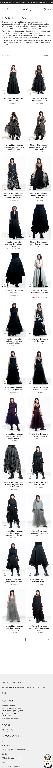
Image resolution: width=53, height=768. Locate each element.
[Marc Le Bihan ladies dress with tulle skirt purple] (39, 414)
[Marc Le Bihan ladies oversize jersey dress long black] (39, 606)
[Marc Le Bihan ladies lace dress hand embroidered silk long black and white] (14, 173)
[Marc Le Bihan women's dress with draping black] (14, 367)
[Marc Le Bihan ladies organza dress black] (39, 78)
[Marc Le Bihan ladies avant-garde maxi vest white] (39, 270)
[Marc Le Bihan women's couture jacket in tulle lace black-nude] (39, 125)
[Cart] (49, 9)
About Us (5, 741)
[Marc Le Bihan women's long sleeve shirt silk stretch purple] (14, 414)
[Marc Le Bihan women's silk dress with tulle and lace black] (39, 173)
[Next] (41, 639)
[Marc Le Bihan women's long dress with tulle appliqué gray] (14, 606)
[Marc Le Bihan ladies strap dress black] (14, 78)
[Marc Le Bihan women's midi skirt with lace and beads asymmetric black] (14, 511)
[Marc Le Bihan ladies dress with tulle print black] (39, 367)
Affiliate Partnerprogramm (12, 758)
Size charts (6, 745)
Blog (3, 762)
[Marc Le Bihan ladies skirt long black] (14, 270)
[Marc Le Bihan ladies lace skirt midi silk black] (39, 559)
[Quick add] (5, 93)
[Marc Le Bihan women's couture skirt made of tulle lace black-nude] (14, 125)
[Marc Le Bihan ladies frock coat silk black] (39, 462)
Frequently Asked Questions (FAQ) (15, 750)
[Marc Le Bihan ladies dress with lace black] (39, 319)
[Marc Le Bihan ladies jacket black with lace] (14, 559)
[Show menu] (3, 9)
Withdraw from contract (11, 767)
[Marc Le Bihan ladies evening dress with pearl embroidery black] (14, 319)
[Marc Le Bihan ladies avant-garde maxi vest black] (14, 222)
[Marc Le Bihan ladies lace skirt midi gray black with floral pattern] (14, 462)
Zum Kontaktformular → (11, 719)
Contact (5, 754)
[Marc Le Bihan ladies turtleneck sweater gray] (39, 511)
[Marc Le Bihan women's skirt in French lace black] (39, 222)
